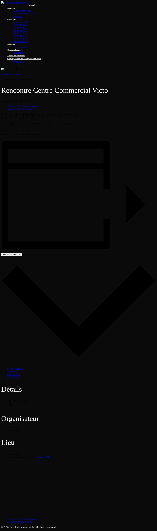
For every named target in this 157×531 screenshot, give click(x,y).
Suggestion (18, 61)
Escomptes (18, 52)
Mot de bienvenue (22, 11)
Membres (18, 16)
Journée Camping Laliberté (21, 109)
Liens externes (20, 47)
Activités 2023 (20, 30)
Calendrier (11, 19)
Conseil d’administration (25, 13)
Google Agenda (15, 369)
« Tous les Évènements (12, 74)
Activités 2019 (20, 41)
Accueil (32, 5)
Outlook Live (13, 377)
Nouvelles (11, 44)
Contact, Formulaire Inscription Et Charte (24, 59)
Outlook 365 (13, 374)
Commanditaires (14, 50)
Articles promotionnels (16, 56)
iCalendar (12, 371)
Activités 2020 (20, 38)
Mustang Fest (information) (21, 106)
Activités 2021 (20, 36)
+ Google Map (44, 457)
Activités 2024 (20, 27)
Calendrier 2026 (21, 22)
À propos (11, 8)
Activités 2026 (20, 24)
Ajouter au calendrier (11, 254)
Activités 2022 (20, 33)
